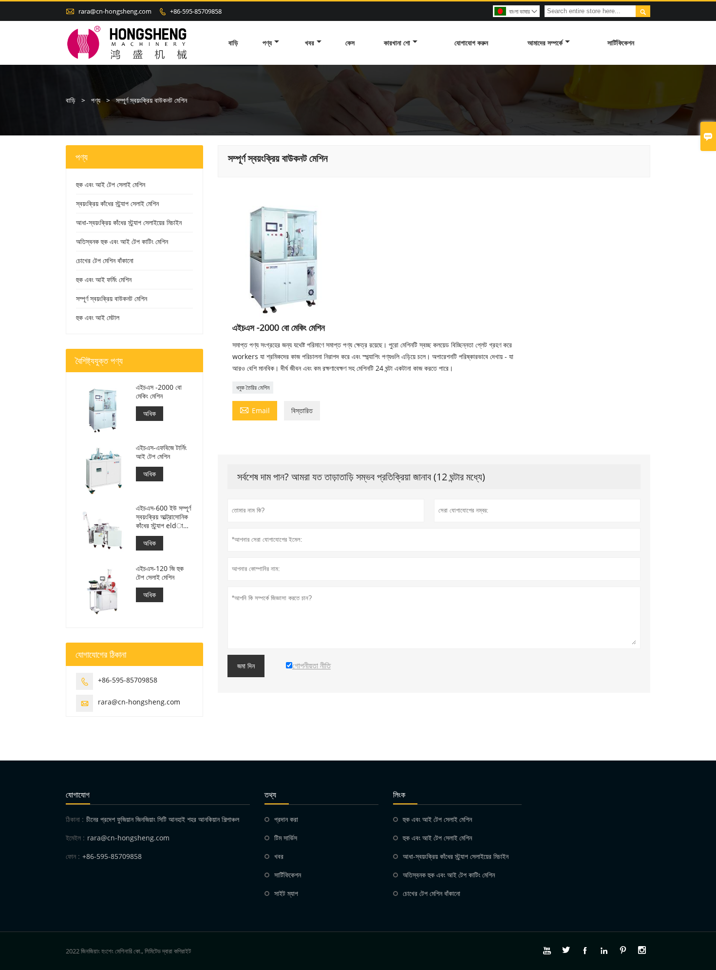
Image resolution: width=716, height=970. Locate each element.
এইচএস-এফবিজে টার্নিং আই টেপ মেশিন (161, 452)
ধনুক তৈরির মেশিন (252, 387)
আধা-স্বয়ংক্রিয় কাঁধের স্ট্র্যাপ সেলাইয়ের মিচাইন (129, 222)
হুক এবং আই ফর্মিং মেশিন (104, 279)
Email (255, 409)
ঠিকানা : (75, 819)
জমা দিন (246, 666)
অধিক (149, 413)
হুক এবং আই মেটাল (97, 317)
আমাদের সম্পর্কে (545, 42)
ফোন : (73, 856)
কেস (350, 42)
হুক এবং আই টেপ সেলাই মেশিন (110, 184)
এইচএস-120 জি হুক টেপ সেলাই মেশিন (160, 573)
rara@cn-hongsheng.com (114, 11)
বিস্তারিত (302, 410)
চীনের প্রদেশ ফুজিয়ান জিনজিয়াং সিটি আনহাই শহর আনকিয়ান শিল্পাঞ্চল (162, 819)
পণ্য (267, 42)
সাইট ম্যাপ (286, 893)
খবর (309, 42)
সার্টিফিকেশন (620, 42)
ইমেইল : (75, 837)
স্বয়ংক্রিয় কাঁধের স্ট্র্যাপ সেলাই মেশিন (117, 203)
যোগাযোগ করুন (471, 42)
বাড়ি (233, 42)
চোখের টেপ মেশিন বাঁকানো (104, 260)
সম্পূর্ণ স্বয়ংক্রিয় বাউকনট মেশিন (111, 298)
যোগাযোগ (78, 794)
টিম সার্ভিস (285, 837)
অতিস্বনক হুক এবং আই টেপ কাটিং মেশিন (122, 241)
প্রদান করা (286, 819)
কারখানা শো (397, 42)
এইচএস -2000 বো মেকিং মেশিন (159, 391)
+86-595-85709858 (196, 11)
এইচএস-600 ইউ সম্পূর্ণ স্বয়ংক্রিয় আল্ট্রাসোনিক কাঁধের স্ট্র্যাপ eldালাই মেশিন (163, 517)
